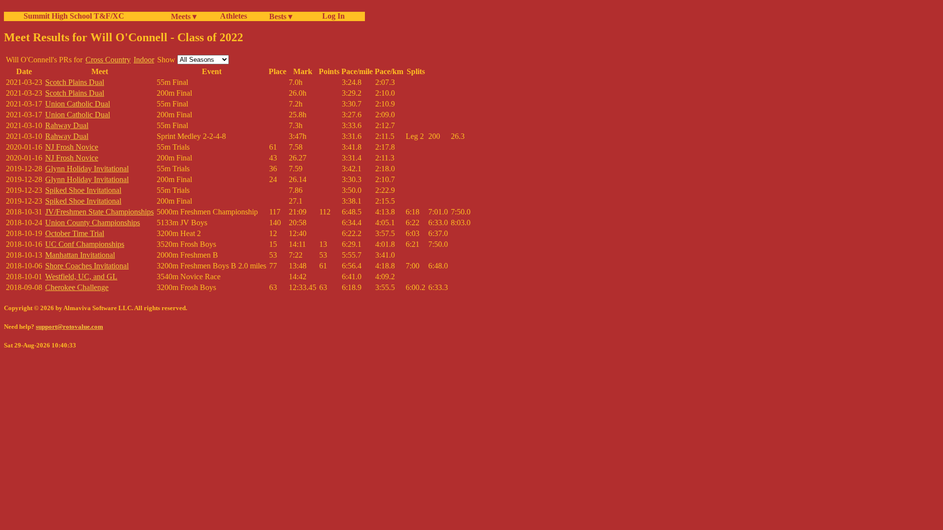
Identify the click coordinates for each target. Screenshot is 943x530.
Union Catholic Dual (77, 104)
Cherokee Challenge (77, 287)
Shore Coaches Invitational (87, 266)
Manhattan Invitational (80, 255)
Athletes (233, 16)
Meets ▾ (183, 16)
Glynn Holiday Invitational (87, 168)
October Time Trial (74, 233)
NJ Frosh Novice (71, 147)
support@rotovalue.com (69, 326)
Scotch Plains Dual (74, 82)
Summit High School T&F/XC (74, 16)
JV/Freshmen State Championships (99, 212)
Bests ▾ (280, 16)
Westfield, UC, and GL (81, 276)
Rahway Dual (66, 125)
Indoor (144, 59)
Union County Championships (92, 222)
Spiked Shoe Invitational (83, 190)
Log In (331, 16)
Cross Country (108, 59)
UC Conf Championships (84, 244)
